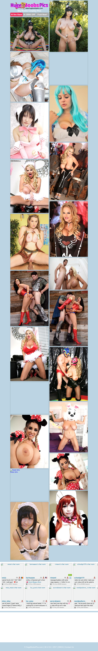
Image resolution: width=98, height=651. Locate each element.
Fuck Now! (42, 14)
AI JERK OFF (29, 14)
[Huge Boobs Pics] (29, 5)
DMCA (60, 647)
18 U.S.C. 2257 (50, 647)
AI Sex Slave (16, 14)
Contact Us (69, 647)
